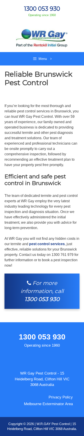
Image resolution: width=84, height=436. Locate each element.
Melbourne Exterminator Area (48, 404)
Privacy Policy (61, 397)
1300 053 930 (42, 8)
